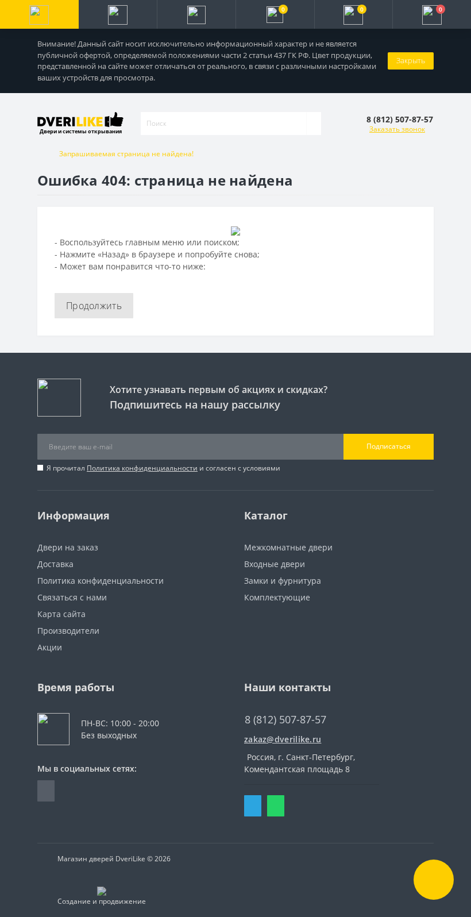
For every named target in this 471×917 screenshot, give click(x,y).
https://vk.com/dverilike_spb (46, 791)
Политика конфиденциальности (142, 468)
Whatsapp (275, 805)
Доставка (55, 563)
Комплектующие (277, 597)
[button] (196, 14)
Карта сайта (61, 613)
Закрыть (410, 60)
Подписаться (388, 446)
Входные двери (274, 563)
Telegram (252, 805)
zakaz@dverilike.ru (282, 739)
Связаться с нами (72, 597)
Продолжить (94, 305)
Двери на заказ (67, 547)
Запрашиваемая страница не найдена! (126, 154)
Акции (49, 647)
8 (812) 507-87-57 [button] (285, 719)
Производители (68, 630)
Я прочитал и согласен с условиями (163, 468)
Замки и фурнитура (282, 580)
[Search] (313, 123)
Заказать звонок (397, 129)
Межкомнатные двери (288, 547)
